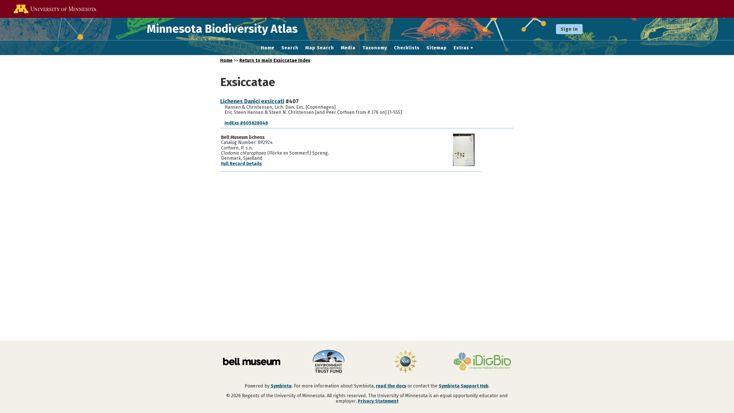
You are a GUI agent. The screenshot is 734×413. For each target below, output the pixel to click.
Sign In (569, 29)
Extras (461, 47)
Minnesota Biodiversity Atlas (222, 29)
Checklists (406, 47)
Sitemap (436, 47)
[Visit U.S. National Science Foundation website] (405, 362)
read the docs (391, 386)
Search (289, 47)
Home (267, 47)
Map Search (319, 47)
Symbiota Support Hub (464, 386)
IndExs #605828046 (246, 123)
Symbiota (281, 386)
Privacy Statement (378, 401)
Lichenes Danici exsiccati (252, 101)
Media (348, 47)
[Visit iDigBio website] (482, 361)
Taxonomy (374, 47)
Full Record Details (241, 163)
